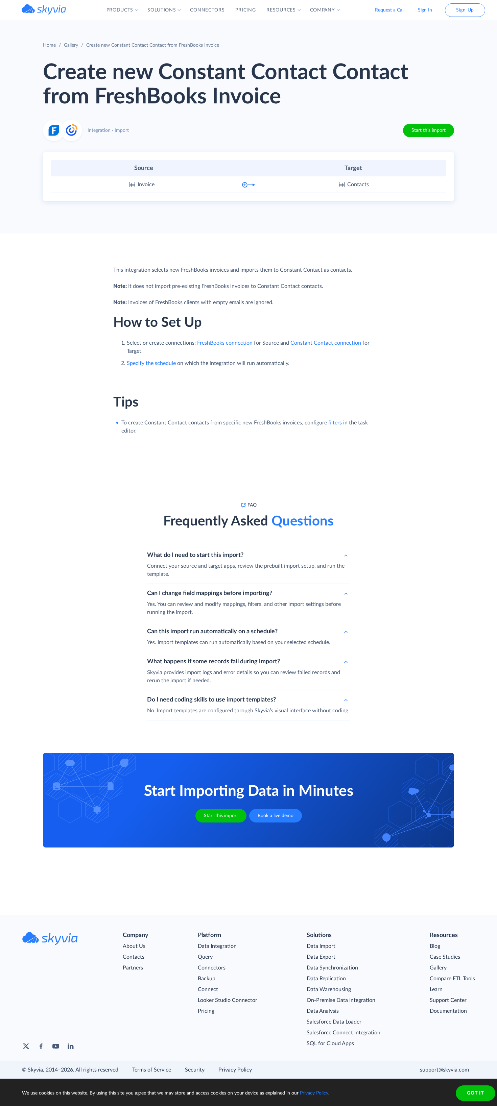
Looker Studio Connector (227, 1000)
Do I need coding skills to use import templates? (211, 700)
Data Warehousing (329, 989)
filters (335, 422)
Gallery (71, 45)
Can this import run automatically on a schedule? (212, 632)
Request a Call (389, 10)
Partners (133, 967)
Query (205, 957)
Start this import (428, 130)
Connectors (212, 967)
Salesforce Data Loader (334, 1022)
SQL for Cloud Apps (330, 1043)
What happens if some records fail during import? (213, 662)
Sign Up (465, 10)
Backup (206, 978)
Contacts (133, 957)
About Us (134, 946)
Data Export (321, 957)
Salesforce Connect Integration (343, 1032)
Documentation (448, 1011)
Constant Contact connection (325, 343)
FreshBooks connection (225, 343)
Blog (435, 946)
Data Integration (217, 946)
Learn (436, 989)
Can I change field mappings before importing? (209, 593)
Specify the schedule (151, 363)
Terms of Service (151, 1070)
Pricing (206, 1011)
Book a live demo (275, 815)
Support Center (448, 1000)
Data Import (321, 946)
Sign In (425, 10)
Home (49, 45)
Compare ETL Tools (452, 978)
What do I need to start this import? (195, 555)
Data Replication (326, 978)
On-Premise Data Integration (341, 1000)
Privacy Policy (235, 1070)
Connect (208, 989)
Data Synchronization (332, 967)
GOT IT (475, 1093)
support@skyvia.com (444, 1070)
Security (195, 1070)
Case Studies (445, 957)
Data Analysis (323, 1011)
